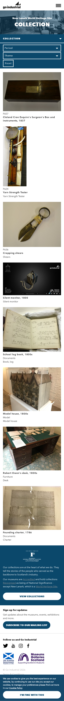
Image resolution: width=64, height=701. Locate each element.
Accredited (29, 579)
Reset (8, 63)
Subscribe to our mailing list (27, 625)
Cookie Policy (15, 688)
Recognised (9, 582)
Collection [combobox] (11, 38)
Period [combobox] (9, 48)
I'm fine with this (32, 694)
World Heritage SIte (46, 586)
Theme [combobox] (9, 55)
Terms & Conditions (13, 674)
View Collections (32, 596)
